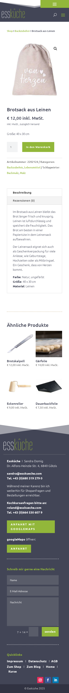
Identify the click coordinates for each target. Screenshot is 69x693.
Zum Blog (34, 667)
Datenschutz (37, 661)
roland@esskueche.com (24, 508)
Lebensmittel (32, 167)
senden (50, 631)
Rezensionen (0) (24, 200)
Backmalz (13, 173)
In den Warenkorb (38, 147)
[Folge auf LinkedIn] (56, 680)
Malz (23, 173)
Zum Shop (14, 667)
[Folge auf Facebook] (48, 680)
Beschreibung (22, 192)
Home (50, 667)
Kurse (12, 671)
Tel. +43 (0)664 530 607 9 (24, 512)
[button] (55, 48)
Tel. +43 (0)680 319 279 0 (24, 478)
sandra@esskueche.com (24, 473)
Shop (10, 31)
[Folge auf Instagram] (40, 680)
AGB (54, 661)
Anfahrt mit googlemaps (23, 527)
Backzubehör (22, 31)
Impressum (15, 661)
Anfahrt (19, 548)
